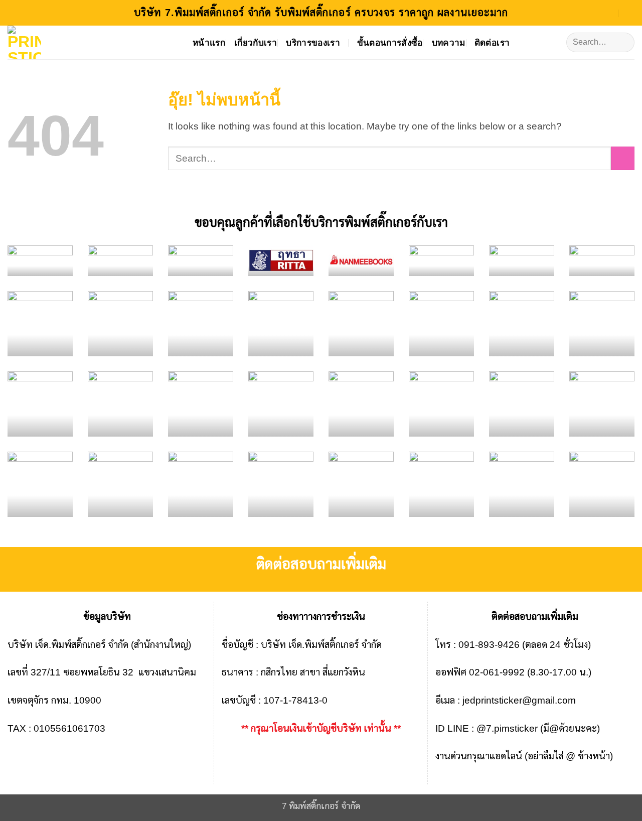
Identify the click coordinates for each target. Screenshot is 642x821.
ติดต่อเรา (492, 43)
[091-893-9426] (630, 12)
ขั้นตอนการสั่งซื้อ (390, 43)
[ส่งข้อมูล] (622, 43)
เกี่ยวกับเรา (255, 43)
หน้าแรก (209, 43)
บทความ (448, 43)
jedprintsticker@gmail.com (519, 700)
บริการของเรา (313, 43)
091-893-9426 (489, 644)
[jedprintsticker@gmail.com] (608, 12)
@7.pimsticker (507, 728)
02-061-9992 (497, 672)
